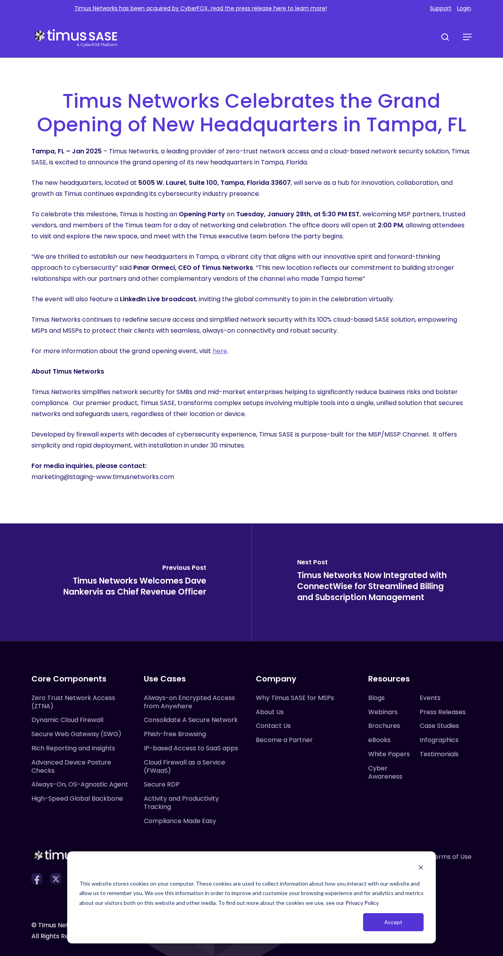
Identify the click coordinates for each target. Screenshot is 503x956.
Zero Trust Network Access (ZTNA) (73, 702)
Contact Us (273, 725)
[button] (467, 37)
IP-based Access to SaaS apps (191, 748)
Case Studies (439, 725)
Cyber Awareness (385, 772)
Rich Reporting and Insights (73, 748)
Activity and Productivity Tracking (181, 802)
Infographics (439, 739)
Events (430, 697)
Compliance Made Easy (180, 820)
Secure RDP (162, 784)
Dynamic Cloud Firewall (67, 719)
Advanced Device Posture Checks (71, 766)
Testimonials (439, 754)
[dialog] (251, 897)
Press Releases (443, 712)
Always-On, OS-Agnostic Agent (79, 784)
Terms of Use (451, 856)
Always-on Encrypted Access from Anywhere (189, 702)
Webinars (383, 712)
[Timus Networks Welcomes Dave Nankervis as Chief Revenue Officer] (126, 582)
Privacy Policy (362, 902)
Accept (393, 922)
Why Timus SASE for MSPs (295, 697)
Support (441, 8)
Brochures (384, 725)
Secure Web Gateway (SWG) (76, 734)
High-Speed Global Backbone (77, 798)
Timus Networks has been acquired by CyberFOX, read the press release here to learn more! (200, 8)
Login (464, 8)
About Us (270, 712)
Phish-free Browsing (175, 734)
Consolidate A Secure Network (191, 719)
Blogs (376, 697)
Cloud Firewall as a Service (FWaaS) (184, 766)
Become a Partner (284, 739)
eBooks (379, 739)
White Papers (389, 754)
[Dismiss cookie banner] (421, 868)
